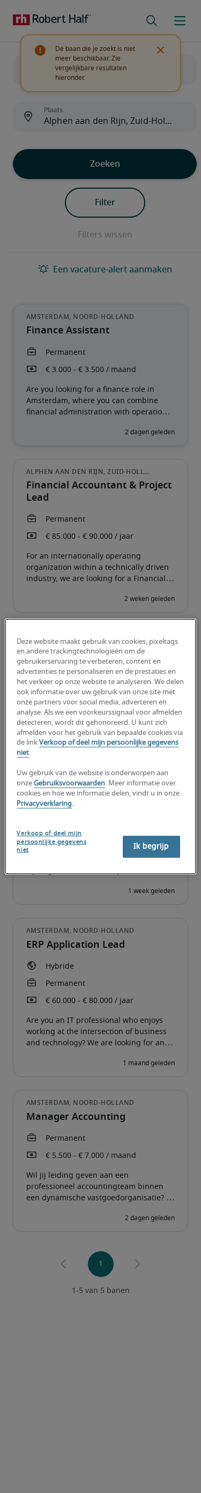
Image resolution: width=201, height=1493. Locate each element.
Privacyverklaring (44, 803)
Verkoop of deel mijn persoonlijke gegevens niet (51, 841)
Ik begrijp (151, 846)
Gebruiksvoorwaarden (69, 783)
